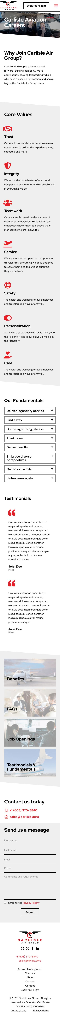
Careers (30, 981)
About (30, 977)
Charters (30, 973)
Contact (30, 985)
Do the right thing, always (25, 429)
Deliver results (17, 447)
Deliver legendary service (25, 411)
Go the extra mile (19, 469)
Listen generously (20, 478)
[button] (36, 5)
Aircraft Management (30, 969)
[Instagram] (22, 948)
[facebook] (32, 948)
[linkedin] (37, 948)
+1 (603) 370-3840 (27, 956)
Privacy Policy (31, 902)
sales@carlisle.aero (30, 960)
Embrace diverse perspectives (19, 458)
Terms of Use (18, 1010)
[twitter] (27, 948)
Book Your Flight (30, 990)
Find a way (14, 420)
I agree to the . (23, 902)
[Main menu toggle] (56, 6)
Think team (15, 438)
